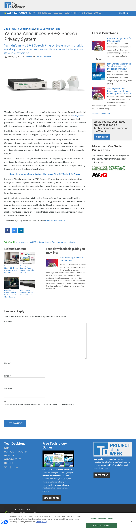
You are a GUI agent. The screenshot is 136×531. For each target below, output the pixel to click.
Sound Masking (45, 242)
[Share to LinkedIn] (21, 232)
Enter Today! (101, 475)
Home (6, 448)
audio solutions (22, 242)
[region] (68, 522)
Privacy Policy (41, 522)
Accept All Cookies (101, 525)
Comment (9, 321)
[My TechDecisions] (15, 7)
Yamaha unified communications (64, 242)
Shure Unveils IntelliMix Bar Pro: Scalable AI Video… (26, 292)
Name (7, 363)
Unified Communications (47, 29)
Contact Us (9, 455)
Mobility (24, 29)
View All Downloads (101, 113)
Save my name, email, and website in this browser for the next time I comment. (39, 404)
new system (77, 115)
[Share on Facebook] (7, 232)
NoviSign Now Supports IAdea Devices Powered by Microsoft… (27, 269)
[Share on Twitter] (14, 232)
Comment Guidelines (12, 459)
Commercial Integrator (55, 220)
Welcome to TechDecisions (15, 452)
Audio (7, 29)
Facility (15, 29)
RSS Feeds (8, 463)
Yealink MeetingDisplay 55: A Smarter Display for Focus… (11, 269)
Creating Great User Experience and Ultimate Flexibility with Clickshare (119, 91)
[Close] (132, 521)
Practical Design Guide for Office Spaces (72, 259)
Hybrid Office (33, 242)
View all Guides (52, 498)
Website (8, 388)
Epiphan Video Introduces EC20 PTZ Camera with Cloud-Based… (10, 293)
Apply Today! (102, 137)
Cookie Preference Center (101, 519)
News (31, 29)
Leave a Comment (43, 56)
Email (7, 375)
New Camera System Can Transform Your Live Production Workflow (119, 66)
